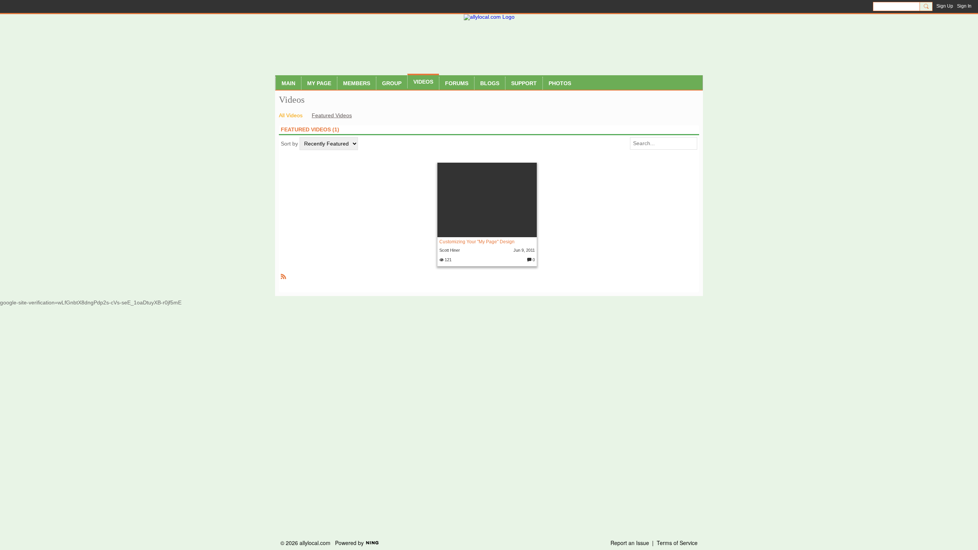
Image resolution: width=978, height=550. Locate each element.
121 (448, 259)
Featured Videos (332, 115)
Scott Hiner (449, 250)
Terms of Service (677, 543)
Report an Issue (629, 543)
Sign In (964, 6)
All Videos (291, 115)
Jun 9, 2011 (524, 250)
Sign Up (944, 6)
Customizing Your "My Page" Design (477, 241)
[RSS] (283, 276)
